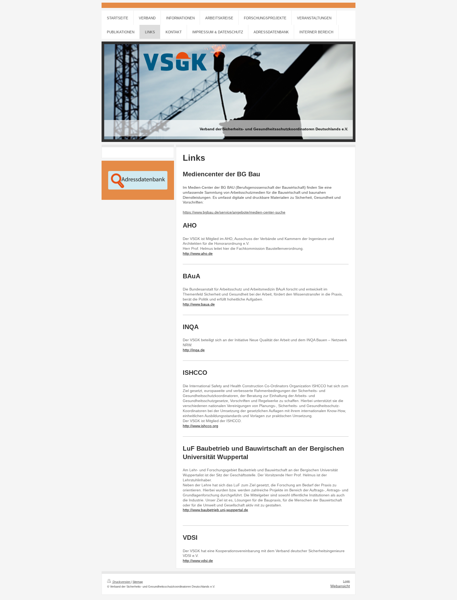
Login (346, 581)
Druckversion (121, 581)
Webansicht (340, 586)
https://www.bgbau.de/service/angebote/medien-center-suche (234, 212)
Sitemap (137, 581)
